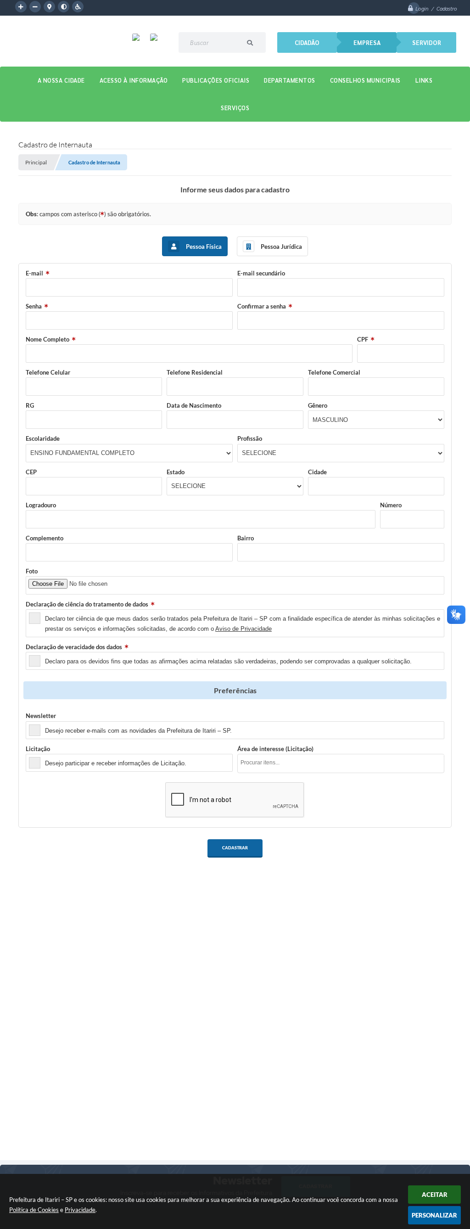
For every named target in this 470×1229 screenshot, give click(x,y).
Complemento (44, 538)
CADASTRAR (235, 847)
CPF (362, 339)
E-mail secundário (261, 273)
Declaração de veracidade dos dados (74, 647)
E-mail (34, 273)
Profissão (249, 438)
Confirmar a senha (261, 306)
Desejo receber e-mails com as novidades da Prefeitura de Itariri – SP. (138, 730)
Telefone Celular (48, 372)
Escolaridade (43, 438)
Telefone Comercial (334, 372)
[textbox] (344, 763)
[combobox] (340, 763)
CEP (31, 472)
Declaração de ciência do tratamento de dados (87, 604)
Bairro (245, 538)
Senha (34, 306)
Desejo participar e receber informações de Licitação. (115, 763)
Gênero (317, 405)
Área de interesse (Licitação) (275, 748)
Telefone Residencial (195, 372)
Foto (32, 571)
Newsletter (41, 715)
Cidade (317, 472)
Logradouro (41, 505)
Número (391, 505)
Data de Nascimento (194, 405)
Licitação (38, 748)
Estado (176, 472)
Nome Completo (47, 339)
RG (30, 405)
